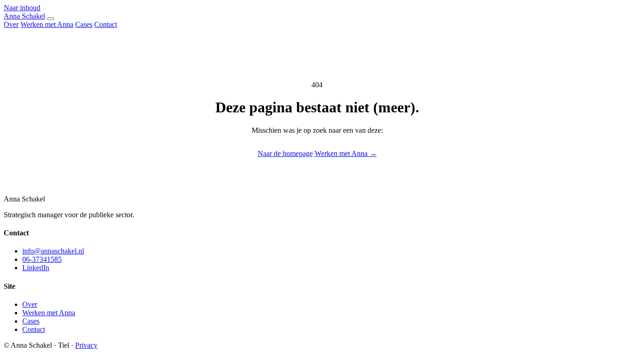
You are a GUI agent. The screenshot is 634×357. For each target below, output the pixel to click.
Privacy (86, 345)
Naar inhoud (22, 8)
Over (11, 24)
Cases (83, 24)
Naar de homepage (285, 153)
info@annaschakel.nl (53, 251)
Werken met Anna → (346, 153)
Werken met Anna (46, 24)
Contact (105, 24)
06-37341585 (42, 259)
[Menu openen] (50, 18)
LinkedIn (35, 268)
